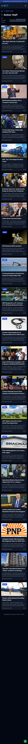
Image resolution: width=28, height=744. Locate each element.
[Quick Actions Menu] (25, 741)
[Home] (2, 11)
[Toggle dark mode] (24, 1)
